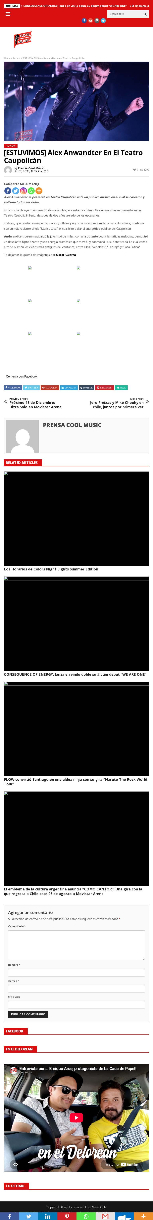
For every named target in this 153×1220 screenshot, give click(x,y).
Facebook (14, 387)
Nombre (14, 965)
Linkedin (70, 387)
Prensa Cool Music (31, 168)
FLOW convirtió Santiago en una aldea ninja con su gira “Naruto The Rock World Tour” (75, 781)
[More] (38, 190)
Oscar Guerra (66, 255)
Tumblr (88, 387)
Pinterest (106, 387)
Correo (13, 981)
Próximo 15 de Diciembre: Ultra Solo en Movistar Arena (35, 403)
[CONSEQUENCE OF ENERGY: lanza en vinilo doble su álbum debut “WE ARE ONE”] (76, 623)
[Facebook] (7, 190)
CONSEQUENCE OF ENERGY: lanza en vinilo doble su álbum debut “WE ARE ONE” (75, 6)
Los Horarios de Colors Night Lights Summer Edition (51, 569)
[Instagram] (23, 190)
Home (7, 58)
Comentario (16, 926)
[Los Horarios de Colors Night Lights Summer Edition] (76, 518)
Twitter (33, 387)
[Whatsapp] (31, 190)
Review (17, 58)
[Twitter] (15, 190)
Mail (123, 387)
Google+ (51, 387)
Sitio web (14, 997)
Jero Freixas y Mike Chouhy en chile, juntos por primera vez (117, 403)
